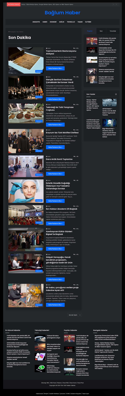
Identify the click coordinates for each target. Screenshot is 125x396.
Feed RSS (66, 383)
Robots (59, 383)
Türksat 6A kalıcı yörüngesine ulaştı (53, 337)
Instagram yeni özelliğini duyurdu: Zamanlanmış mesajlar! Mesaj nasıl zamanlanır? (53, 358)
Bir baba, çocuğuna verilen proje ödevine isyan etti (62, 289)
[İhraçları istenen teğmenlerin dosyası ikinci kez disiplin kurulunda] (69, 371)
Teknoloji (71, 22)
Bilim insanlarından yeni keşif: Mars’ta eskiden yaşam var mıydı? (54, 347)
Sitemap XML (45, 383)
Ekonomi (53, 22)
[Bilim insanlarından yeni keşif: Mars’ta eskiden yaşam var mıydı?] (40, 347)
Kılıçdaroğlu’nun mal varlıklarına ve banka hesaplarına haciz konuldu (106, 80)
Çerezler (62, 393)
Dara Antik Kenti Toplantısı (59, 159)
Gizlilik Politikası (54, 393)
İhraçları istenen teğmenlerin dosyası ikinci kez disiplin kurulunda (82, 372)
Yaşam (80, 22)
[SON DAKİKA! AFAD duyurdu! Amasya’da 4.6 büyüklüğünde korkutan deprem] (92, 50)
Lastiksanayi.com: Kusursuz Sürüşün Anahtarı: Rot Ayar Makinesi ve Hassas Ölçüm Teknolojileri (93, 124)
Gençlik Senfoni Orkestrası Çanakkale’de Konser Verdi (59, 81)
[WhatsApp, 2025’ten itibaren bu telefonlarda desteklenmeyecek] (40, 368)
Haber (45, 22)
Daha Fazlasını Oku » (55, 68)
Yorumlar (113, 31)
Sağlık (61, 22)
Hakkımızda (39, 393)
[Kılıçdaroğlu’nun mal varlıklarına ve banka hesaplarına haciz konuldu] (92, 79)
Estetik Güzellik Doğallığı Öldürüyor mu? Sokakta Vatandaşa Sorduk (58, 186)
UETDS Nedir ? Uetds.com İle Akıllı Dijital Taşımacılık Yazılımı (109, 112)
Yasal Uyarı (85, 393)
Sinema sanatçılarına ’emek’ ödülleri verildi (106, 70)
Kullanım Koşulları (76, 393)
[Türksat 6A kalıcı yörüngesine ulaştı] (40, 338)
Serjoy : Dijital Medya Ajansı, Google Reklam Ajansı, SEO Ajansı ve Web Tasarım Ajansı (47, 4)
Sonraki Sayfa (73, 315)
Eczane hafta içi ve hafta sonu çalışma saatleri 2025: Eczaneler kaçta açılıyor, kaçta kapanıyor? (108, 62)
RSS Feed (53, 383)
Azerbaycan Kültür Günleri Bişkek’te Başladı (59, 233)
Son (101, 31)
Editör (49, 48)
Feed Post (81, 383)
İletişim (88, 22)
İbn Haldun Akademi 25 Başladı (61, 209)
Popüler (90, 31)
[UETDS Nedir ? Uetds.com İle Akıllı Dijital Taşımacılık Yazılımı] (109, 103)
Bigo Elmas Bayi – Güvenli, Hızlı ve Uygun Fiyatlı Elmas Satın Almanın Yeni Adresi (109, 133)
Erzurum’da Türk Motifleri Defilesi (62, 132)
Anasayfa (36, 22)
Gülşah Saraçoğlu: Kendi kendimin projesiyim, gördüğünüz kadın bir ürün (59, 260)
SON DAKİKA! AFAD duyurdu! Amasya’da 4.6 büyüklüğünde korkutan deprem (107, 51)
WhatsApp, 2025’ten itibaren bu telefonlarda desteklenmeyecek (53, 369)
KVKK (68, 393)
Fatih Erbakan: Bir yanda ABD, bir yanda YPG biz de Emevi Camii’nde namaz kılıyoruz (107, 41)
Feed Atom (73, 383)
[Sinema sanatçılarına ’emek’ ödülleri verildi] (92, 71)
